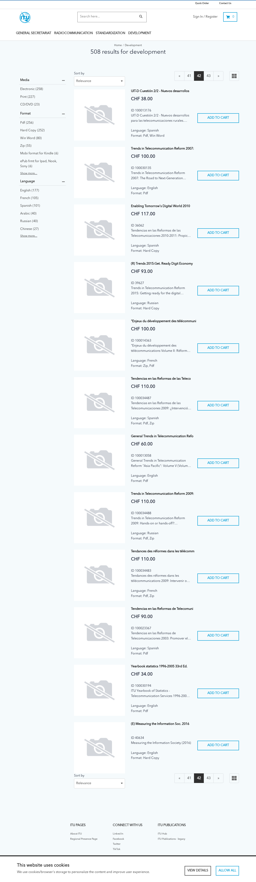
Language (27, 181)
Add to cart (218, 117)
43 (209, 76)
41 (189, 76)
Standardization (110, 33)
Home (118, 45)
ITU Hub (162, 833)
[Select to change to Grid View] (234, 76)
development (133, 45)
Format (25, 113)
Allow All (227, 870)
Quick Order (202, 3)
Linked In (118, 833)
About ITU (76, 833)
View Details (197, 870)
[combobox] (99, 80)
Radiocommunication (73, 33)
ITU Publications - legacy (171, 839)
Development (139, 33)
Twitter (117, 844)
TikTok (116, 849)
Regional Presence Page (83, 839)
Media (24, 80)
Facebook (118, 839)
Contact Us (225, 3)
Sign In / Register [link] (205, 16)
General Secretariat (33, 33)
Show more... (28, 173)
